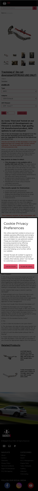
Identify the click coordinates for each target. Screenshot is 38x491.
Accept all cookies (26, 266)
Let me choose (11, 266)
